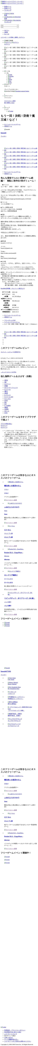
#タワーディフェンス (11, 387)
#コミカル (7, 398)
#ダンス (6, 411)
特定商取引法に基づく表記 (12, 1032)
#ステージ (7, 384)
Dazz (5, 510)
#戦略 (6, 386)
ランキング (7, 10)
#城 (5, 382)
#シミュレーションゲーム (12, 124)
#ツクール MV (8, 397)
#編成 (6, 407)
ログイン (22, 37)
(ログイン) (4, 425)
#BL (5, 402)
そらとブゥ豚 (8, 533)
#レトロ (6, 34)
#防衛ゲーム (8, 126)
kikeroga (6, 556)
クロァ (6, 489)
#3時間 (6, 409)
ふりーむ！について (10, 1034)
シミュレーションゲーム (12, 322)
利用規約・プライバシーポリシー (14, 1030)
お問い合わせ (8, 1037)
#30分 (6, 400)
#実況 (6, 380)
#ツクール (7, 389)
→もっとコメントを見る (8, 372)
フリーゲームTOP (9, 320)
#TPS (5, 413)
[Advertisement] (14, 461)
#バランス (7, 395)
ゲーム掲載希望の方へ (11, 1039)
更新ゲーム (7, 8)
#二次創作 (7, 405)
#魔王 (6, 391)
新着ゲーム (7, 6)
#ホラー (6, 30)
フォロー (3, 136)
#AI (5, 404)
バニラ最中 (7, 602)
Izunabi (3, 133)
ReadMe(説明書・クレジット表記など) (13, 288)
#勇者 (6, 393)
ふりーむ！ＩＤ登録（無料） (10, 37)
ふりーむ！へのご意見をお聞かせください (17, 1041)
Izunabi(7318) (6, 671)
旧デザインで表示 (10, 1036)
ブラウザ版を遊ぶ (6, 423)
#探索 (6, 32)
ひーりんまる (8, 578)
